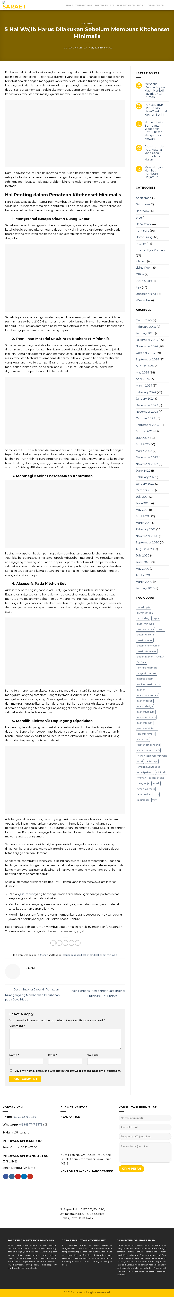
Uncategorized (146, 294)
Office (140, 274)
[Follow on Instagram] (12, 1176)
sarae (108, 47)
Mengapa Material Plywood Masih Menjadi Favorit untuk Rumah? (156, 90)
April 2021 (142, 516)
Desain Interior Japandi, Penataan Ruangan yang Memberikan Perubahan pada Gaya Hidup (32, 994)
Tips (138, 287)
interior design (145, 706)
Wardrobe (143, 300)
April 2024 (143, 379)
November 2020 (147, 536)
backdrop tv (143, 607)
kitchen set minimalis (105, 955)
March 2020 (144, 581)
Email (52, 1055)
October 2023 (145, 418)
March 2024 (144, 385)
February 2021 (145, 529)
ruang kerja (143, 783)
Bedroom (142, 211)
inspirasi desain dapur (148, 684)
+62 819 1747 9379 (30, 1124)
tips (157, 794)
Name (14, 1055)
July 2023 (142, 438)
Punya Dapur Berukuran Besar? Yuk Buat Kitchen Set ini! (156, 109)
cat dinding (143, 618)
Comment (17, 1025)
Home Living (144, 237)
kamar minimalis (145, 734)
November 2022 (147, 464)
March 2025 (144, 320)
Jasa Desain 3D (126, 5)
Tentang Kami (83, 5)
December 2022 (147, 457)
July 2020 (142, 555)
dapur (155, 618)
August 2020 (145, 549)
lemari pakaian (145, 772)
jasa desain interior (147, 728)
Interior (141, 243)
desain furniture (145, 634)
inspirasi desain (145, 678)
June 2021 (143, 503)
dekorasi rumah (145, 629)
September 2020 (147, 542)
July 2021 (142, 496)
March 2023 (144, 451)
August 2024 (145, 366)
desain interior (145, 640)
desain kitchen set (147, 651)
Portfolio (101, 5)
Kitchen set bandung (148, 745)
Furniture (142, 230)
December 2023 (147, 405)
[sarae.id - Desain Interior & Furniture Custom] (14, 5)
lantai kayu (152, 761)
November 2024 (147, 346)
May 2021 (142, 509)
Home (69, 5)
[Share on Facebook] (53, 943)
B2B (112, 5)
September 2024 (147, 359)
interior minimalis (146, 717)
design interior (145, 656)
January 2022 (145, 483)
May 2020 (142, 568)
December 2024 (147, 339)
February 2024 (146, 392)
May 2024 (142, 372)
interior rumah (144, 723)
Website (93, 1055)
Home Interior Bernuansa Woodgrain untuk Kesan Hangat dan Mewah (154, 130)
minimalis (161, 772)
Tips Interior (155, 5)
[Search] (170, 5)
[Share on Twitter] (59, 943)
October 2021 (145, 490)
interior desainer (71, 955)
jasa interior (27, 894)
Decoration (143, 224)
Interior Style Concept (151, 250)
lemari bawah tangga (148, 767)
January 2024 (145, 398)
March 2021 (143, 522)
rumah (156, 783)
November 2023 (147, 411)
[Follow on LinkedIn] (24, 1176)
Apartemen (143, 198)
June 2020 (143, 562)
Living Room (144, 267)
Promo (141, 5)
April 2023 (143, 444)
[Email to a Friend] (65, 943)
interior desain (145, 701)
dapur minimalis (145, 624)
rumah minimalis (146, 789)
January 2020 (145, 588)
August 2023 (145, 431)
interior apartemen (147, 695)
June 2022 (143, 470)
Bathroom (143, 204)
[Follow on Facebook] (5, 1176)
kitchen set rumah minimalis (152, 756)
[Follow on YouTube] (30, 1176)
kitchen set (87, 955)
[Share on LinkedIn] (78, 943)
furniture (141, 662)
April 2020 (143, 575)
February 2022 (146, 477)
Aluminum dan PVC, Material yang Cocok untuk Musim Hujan (155, 153)
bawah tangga (145, 613)
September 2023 (147, 425)
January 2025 (145, 333)
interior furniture (146, 712)
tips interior (143, 800)
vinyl (154, 800)
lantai (140, 761)
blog (139, 217)
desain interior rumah (148, 645)
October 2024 (145, 352)
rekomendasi (156, 778)
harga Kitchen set (146, 673)
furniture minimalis (147, 667)
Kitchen (87, 23)
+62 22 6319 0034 (24, 1116)
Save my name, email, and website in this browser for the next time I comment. (68, 1070)
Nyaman (141, 778)
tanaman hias (144, 794)
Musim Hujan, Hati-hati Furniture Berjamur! (154, 172)
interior (141, 689)
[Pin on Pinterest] (71, 943)
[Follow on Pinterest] (18, 1176)
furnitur (160, 656)
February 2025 (146, 326)
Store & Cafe (144, 280)
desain (160, 629)
